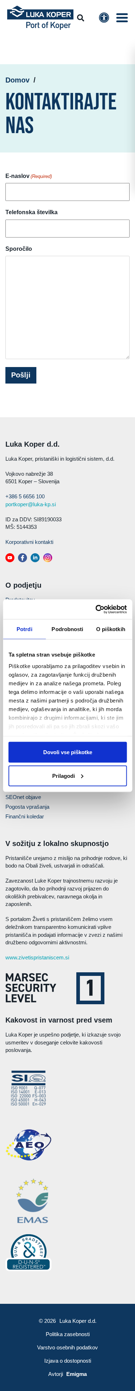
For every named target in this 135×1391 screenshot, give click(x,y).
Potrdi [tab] (24, 629)
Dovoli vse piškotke (67, 752)
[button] (122, 17)
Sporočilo (18, 249)
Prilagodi (63, 775)
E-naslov (28, 176)
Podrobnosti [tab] (67, 629)
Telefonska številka (31, 212)
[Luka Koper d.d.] (40, 18)
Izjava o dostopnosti (67, 1361)
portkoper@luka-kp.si (30, 504)
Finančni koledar (24, 816)
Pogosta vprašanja (27, 807)
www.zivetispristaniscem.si (37, 957)
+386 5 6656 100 (25, 496)
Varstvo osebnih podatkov (67, 1347)
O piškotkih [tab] (110, 629)
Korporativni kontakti (29, 542)
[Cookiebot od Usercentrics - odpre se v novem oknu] (96, 609)
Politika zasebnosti (68, 1334)
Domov (17, 80)
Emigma (76, 1374)
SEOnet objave (23, 797)
